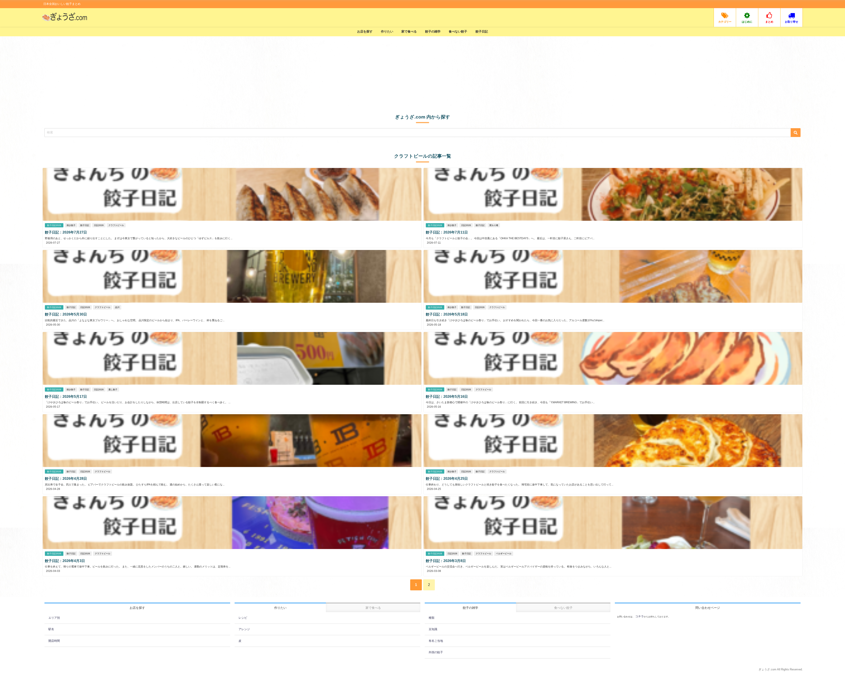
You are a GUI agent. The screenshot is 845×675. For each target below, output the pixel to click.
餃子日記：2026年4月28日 (66, 478)
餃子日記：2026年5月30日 (66, 314)
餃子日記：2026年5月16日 (447, 396)
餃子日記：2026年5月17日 (66, 396)
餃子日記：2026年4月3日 (65, 560)
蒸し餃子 (112, 389)
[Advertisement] (422, 69)
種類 (431, 617)
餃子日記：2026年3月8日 (446, 560)
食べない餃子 (458, 31)
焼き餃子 (71, 225)
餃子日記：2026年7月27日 (66, 232)
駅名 (51, 629)
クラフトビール (116, 225)
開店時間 (54, 640)
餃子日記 (482, 31)
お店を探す (365, 31)
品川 (117, 307)
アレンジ (244, 629)
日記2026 (99, 225)
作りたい (387, 31)
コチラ (639, 616)
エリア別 (54, 617)
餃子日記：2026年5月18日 (447, 314)
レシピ (243, 617)
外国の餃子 (436, 652)
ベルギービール (503, 554)
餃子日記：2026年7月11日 (447, 232)
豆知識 (433, 629)
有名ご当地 (436, 640)
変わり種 (493, 225)
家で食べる (409, 31)
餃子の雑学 (433, 31)
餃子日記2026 (54, 225)
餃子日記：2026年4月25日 (447, 478)
